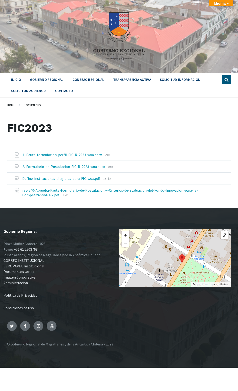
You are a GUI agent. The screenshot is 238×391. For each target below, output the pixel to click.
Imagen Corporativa (19, 277)
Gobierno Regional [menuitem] (47, 79)
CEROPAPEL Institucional (23, 266)
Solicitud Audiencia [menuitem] (28, 91)
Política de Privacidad (20, 295)
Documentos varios (18, 271)
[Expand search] (226, 79)
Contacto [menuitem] (64, 91)
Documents (32, 105)
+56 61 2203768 (26, 249)
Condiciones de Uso (18, 308)
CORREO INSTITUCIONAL (23, 260)
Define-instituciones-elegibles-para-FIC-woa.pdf (61, 178)
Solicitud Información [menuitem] (180, 79)
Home (11, 105)
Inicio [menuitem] (16, 79)
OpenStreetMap (204, 284)
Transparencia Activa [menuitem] (132, 79)
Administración (15, 282)
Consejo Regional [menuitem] (88, 79)
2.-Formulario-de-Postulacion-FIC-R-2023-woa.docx (64, 166)
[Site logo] (119, 61)
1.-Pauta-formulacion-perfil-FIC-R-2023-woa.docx (62, 154)
